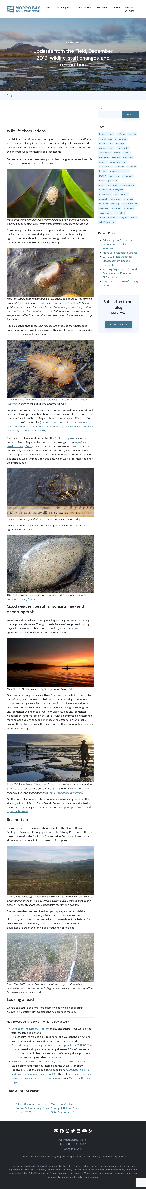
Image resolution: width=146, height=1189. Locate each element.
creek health (105, 152)
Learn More (101, 7)
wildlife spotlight (107, 222)
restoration (116, 199)
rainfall (124, 194)
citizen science (106, 143)
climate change (106, 148)
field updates (105, 166)
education (104, 157)
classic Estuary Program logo (42, 1078)
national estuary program (111, 189)
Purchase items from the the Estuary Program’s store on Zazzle (49, 1061)
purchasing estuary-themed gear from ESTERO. (58, 1045)
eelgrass (116, 157)
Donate (116, 7)
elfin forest (128, 157)
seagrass (128, 199)
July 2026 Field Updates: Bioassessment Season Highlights (117, 261)
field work (119, 166)
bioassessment (106, 134)
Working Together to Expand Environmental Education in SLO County (120, 273)
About (48, 7)
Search (102, 108)
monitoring (114, 176)
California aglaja (64, 438)
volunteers (129, 208)
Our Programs (64, 7)
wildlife (134, 217)
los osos (103, 171)
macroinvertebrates (119, 171)
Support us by (20, 1045)
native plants (105, 194)
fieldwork (131, 166)
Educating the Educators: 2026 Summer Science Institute (118, 244)
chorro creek (121, 139)
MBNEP (102, 176)
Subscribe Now (119, 324)
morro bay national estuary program (116, 185)
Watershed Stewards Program (113, 217)
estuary (102, 162)
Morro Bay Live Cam (130, 9)
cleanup (120, 143)
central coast (105, 139)
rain (116, 194)
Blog (9, 95)
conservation (123, 148)
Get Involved (83, 7)
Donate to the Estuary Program (30, 1028)
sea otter (103, 203)
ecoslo (126, 152)
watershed (120, 213)
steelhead (104, 208)
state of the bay (129, 203)
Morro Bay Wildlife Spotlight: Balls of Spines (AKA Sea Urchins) (65, 1108)
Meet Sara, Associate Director (120, 252)
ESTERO (59, 1057)
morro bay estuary (108, 180)
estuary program (117, 162)
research (103, 199)
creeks (117, 152)
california (121, 134)
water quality (105, 213)
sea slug (115, 203)
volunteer (116, 208)
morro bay (127, 176)
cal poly (132, 134)
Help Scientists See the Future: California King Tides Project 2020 (32, 1108)
